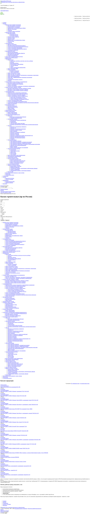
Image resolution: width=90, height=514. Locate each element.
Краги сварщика (13, 131)
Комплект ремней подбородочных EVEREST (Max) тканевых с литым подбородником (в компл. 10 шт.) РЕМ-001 (24, 452)
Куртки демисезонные (12, 113)
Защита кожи (13, 151)
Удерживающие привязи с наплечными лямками (20, 170)
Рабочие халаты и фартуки (13, 36)
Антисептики (13, 149)
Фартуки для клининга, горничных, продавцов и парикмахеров (21, 86)
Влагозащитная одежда (10, 51)
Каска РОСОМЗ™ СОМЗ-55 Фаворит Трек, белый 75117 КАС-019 (14, 422)
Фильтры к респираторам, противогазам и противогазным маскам (24, 124)
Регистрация (6, 510)
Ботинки (12, 62)
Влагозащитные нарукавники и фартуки (16, 53)
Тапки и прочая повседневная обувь (17, 67)
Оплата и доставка (9, 179)
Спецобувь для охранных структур (15, 79)
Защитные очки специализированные (18, 145)
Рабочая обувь (8, 58)
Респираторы (13, 121)
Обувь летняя (10, 59)
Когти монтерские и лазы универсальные (16, 155)
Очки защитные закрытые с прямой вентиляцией (20, 143)
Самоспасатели (13, 122)
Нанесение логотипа (9, 178)
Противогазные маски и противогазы (18, 120)
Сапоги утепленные (14, 71)
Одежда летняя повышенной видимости (13, 242)
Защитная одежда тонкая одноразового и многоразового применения (19, 284)
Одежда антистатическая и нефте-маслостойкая (18, 93)
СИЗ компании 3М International (14, 156)
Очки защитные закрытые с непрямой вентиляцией (21, 142)
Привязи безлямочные (15, 167)
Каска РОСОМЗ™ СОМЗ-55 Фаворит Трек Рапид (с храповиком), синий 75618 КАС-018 (19, 404)
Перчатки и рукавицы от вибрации (17, 132)
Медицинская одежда (9, 104)
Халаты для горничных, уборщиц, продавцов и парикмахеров (18, 278)
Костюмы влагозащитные (13, 54)
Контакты (5, 183)
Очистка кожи (13, 153)
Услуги (4, 177)
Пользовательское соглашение (21, 508)
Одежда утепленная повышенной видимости (17, 48)
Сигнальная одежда (9, 43)
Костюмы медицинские (13, 107)
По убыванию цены (75, 383)
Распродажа (7, 173)
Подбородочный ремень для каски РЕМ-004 (9, 457)
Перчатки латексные (14, 133)
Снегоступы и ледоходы (10, 271)
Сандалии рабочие (14, 65)
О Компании (5, 176)
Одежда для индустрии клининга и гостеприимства (16, 81)
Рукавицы (12, 138)
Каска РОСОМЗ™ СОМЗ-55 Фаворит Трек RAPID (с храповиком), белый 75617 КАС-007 (19, 400)
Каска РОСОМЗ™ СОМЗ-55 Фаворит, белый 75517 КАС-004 (13, 395)
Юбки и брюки (11, 108)
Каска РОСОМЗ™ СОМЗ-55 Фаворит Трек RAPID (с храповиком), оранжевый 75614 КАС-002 (20, 439)
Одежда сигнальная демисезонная (15, 47)
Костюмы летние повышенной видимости (17, 45)
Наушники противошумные (16, 117)
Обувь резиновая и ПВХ (13, 68)
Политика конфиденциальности (34, 508)
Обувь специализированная (13, 76)
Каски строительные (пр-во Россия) (17, 160)
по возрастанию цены (84, 383)
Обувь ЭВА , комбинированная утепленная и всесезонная (20, 77)
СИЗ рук (9, 125)
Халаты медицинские (12, 105)
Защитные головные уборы (11, 304)
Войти (1, 510)
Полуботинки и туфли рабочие (16, 64)
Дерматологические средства (14, 148)
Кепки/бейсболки (9, 305)
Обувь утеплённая (11, 69)
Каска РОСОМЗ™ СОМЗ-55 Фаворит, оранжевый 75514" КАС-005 (14, 391)
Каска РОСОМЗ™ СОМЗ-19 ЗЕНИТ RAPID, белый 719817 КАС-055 (15, 448)
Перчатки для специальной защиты (17, 137)
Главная (4, 22)
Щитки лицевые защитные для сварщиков (19, 147)
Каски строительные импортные (17, 161)
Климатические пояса (10, 181)
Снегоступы (10, 78)
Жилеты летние (11, 39)
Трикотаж (10, 30)
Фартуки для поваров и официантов (13, 315)
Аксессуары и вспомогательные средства (14, 56)
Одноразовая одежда (9, 174)
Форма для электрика (12, 103)
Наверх (2, 509)
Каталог (4, 23)
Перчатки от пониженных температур (18, 126)
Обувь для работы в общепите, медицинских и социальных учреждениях (23, 75)
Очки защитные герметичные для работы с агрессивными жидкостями (25, 144)
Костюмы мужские (14, 35)
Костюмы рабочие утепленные (14, 25)
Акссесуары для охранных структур (17, 97)
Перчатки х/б (13, 127)
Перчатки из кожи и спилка (16, 130)
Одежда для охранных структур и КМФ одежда (18, 96)
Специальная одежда (9, 91)
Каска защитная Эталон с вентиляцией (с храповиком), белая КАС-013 (15, 474)
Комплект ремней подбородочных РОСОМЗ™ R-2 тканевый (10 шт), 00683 (16, 408)
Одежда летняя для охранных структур (18, 98)
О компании (5, 503)
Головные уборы (11, 37)
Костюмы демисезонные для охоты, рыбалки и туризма (19, 88)
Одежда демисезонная (10, 111)
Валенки (9, 80)
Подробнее (2, 389)
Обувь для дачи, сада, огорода (14, 74)
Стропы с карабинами (15, 169)
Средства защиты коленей (13, 164)
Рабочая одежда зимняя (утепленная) (13, 24)
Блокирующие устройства (15, 166)
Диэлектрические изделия (10, 110)
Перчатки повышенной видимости (17, 136)
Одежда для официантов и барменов (15, 83)
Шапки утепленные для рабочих (12, 307)
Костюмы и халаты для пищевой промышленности (16, 313)
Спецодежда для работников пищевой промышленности (15, 312)
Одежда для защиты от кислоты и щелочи (16, 94)
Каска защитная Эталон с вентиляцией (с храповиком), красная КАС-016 (15, 465)
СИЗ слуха (10, 115)
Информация (5, 180)
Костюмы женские (14, 34)
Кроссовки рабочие (14, 63)
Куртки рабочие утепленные (14, 26)
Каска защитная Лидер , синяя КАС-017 (8, 470)
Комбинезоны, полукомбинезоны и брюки (17, 28)
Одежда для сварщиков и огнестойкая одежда (17, 101)
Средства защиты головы (13, 158)
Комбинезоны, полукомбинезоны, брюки (16, 40)
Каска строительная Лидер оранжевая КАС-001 (10, 386)
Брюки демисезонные (12, 112)
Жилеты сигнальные (12, 44)
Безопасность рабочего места (11, 57)
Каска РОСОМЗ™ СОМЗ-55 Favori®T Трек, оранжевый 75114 (13, 426)
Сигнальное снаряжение (13, 49)
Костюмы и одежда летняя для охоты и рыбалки (18, 90)
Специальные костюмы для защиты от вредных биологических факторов (23, 102)
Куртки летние (11, 41)
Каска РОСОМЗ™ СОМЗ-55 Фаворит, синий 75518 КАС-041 (13, 417)
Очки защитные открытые (15, 140)
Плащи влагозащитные (13, 55)
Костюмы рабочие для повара (11, 314)
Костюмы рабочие (11, 33)
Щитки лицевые (13, 146)
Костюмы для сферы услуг (10, 276)
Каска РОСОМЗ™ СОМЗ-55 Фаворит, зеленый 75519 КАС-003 (13, 435)
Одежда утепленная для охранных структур (19, 99)
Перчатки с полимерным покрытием (18, 128)
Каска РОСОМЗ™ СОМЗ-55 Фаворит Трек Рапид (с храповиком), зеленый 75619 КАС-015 (19, 413)
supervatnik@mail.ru (4, 10)
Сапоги (11, 66)
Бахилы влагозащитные (13, 52)
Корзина (2, 185)
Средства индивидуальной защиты (12, 114)
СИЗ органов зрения (12, 139)
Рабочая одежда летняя (10, 32)
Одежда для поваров (12, 85)
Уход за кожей (13, 154)
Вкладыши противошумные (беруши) (18, 116)
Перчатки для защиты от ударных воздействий (17, 334)
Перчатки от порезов (14, 134)
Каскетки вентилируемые (15, 159)
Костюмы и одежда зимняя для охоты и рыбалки (18, 89)
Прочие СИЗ (10, 171)
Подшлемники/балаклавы (10, 306)
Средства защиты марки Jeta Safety (17, 123)
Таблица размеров (9, 182)
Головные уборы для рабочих (9, 302)
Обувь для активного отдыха (14, 73)
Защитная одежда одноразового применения (17, 92)
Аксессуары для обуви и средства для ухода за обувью (21, 60)
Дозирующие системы (15, 150)
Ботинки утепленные (14, 70)
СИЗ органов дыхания (12, 119)
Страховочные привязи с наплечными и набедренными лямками (23, 168)
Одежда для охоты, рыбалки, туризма (13, 87)
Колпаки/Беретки (9, 303)
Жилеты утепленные (12, 29)
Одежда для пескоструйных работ (15, 100)
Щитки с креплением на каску (16, 162)
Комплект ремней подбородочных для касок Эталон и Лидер (13, 461)
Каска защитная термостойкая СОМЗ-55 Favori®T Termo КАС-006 (14, 430)
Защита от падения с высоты (14, 165)
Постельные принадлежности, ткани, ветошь (14, 172)
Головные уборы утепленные (14, 31)
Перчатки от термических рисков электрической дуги (21, 135)
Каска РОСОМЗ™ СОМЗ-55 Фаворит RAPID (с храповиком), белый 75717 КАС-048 (18, 444)
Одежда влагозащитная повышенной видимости (18, 46)
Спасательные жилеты (12, 157)
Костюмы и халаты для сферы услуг (15, 82)
